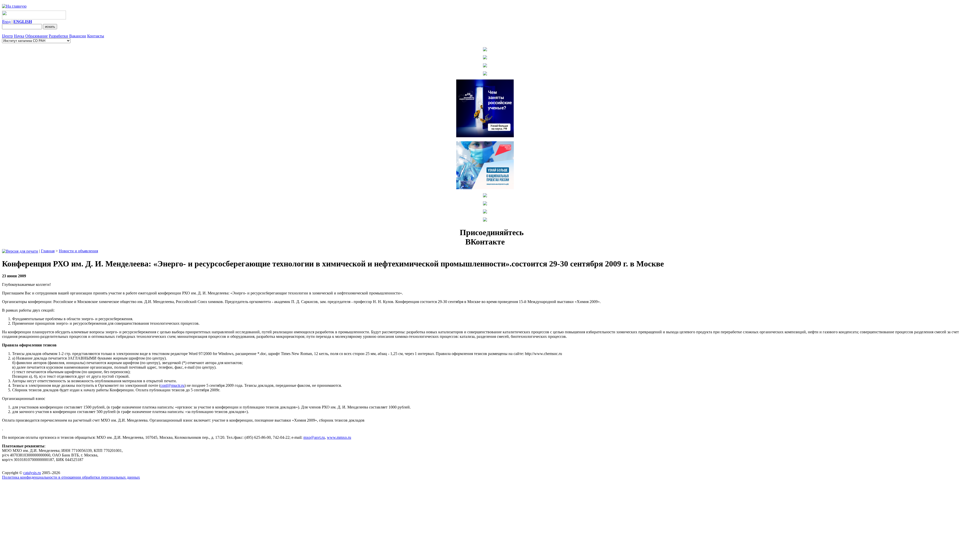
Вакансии (77, 36)
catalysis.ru (32, 473)
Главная (48, 251)
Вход (6, 21)
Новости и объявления (78, 251)
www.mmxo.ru (339, 437)
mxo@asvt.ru (314, 437)
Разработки (58, 36)
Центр (7, 36)
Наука (19, 36)
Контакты (95, 36)
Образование (36, 36)
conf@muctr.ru (172, 385)
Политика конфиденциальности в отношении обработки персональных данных (71, 477)
